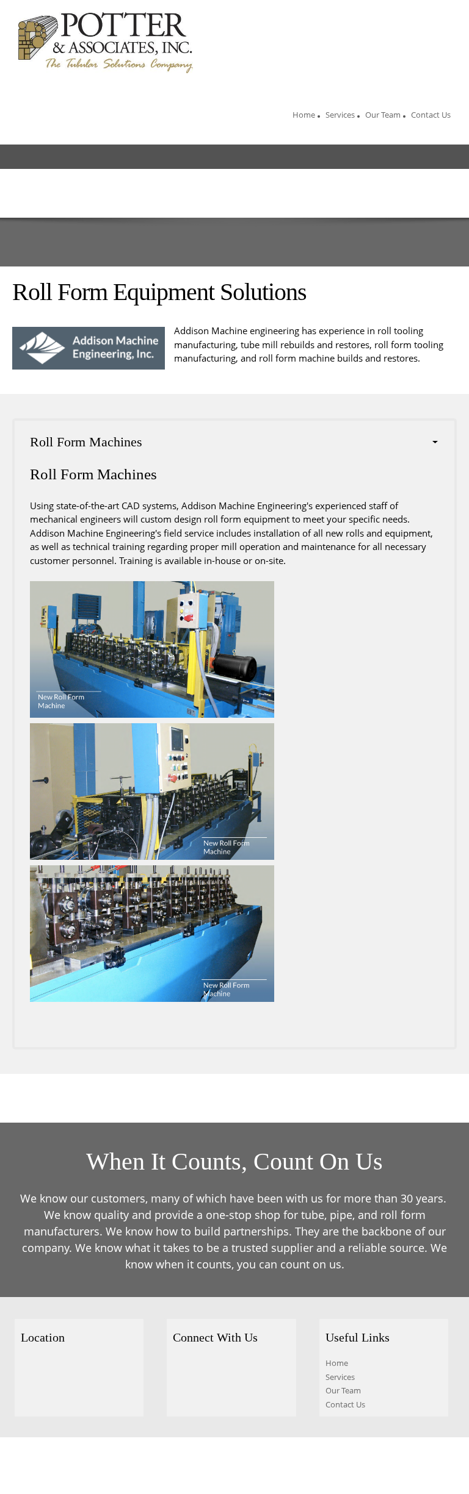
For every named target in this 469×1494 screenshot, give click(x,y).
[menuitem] (304, 116)
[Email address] (209, 1371)
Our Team (343, 1390)
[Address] (30, 1368)
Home (336, 1362)
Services (340, 1376)
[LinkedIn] (234, 1371)
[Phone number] (185, 1371)
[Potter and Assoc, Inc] (105, 42)
